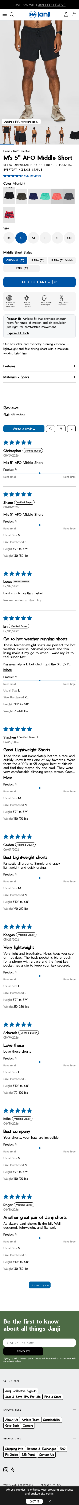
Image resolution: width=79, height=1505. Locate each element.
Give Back (12, 1425)
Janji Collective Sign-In (20, 1391)
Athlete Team (30, 1419)
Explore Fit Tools (18, 333)
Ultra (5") (37, 260)
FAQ (62, 1448)
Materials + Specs (16, 377)
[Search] (14, 14)
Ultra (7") (21, 268)
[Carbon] (21, 196)
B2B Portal (28, 1454)
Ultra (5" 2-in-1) (62, 260)
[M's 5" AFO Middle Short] (20, 135)
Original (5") (15, 260)
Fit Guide (11, 1454)
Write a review (24, 429)
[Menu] (4, 14)
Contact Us (46, 1454)
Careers (28, 1425)
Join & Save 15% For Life (23, 1396)
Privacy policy (51, 1485)
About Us (11, 1419)
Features (9, 366)
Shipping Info (14, 1448)
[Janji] (39, 14)
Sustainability (51, 1419)
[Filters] (61, 428)
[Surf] (45, 196)
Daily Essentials (21, 150)
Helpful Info (12, 1438)
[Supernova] (57, 196)
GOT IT (34, 1501)
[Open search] (50, 428)
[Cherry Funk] (9, 215)
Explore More (12, 1410)
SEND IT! (23, 1351)
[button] (13, 176)
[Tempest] (69, 196)
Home (6, 150)
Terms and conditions (18, 1485)
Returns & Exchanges (41, 1448)
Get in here (11, 1380)
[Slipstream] (33, 196)
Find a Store (52, 1396)
